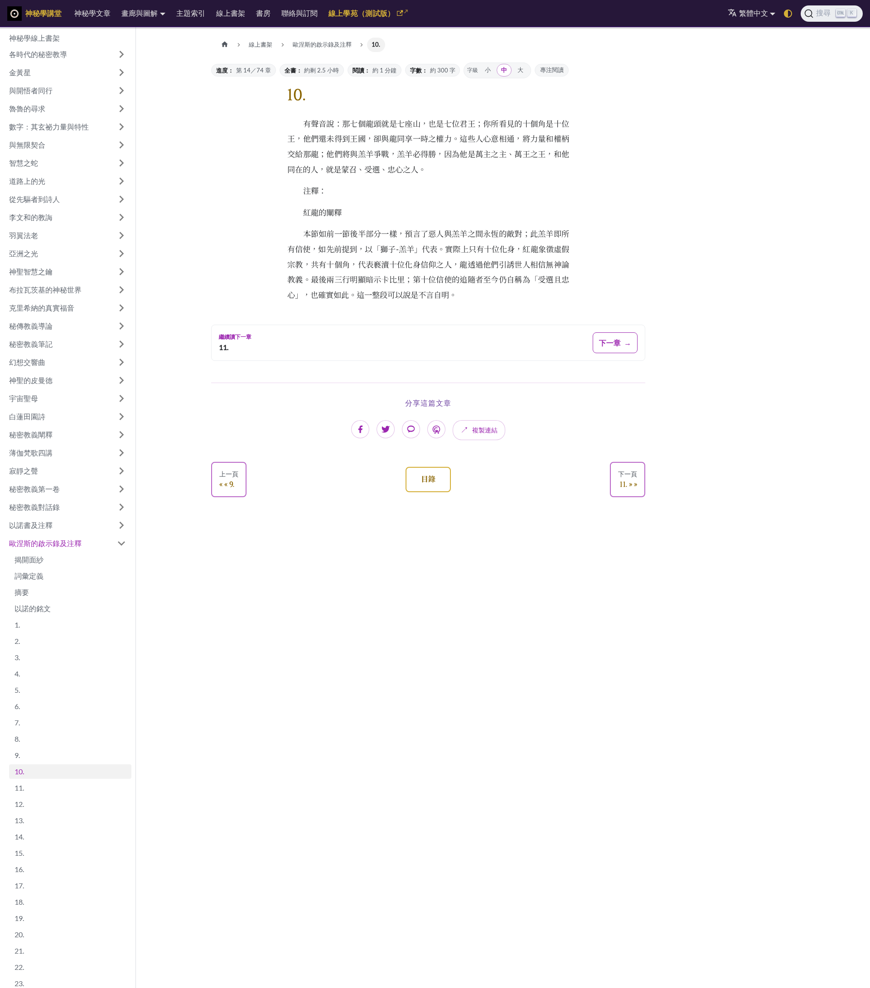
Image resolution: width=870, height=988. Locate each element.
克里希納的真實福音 (41, 307)
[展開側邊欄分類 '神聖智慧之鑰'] (121, 271)
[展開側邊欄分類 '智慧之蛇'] (121, 163)
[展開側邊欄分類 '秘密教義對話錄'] (121, 507)
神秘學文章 (92, 13)
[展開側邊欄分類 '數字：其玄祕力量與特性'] (121, 127)
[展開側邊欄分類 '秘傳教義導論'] (121, 326)
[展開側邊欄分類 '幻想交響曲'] (121, 362)
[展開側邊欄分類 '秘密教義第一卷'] (121, 489)
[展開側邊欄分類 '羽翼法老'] (121, 235)
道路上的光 (27, 181)
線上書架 (230, 13)
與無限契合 (27, 144)
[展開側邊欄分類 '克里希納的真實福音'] (121, 308)
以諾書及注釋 (31, 525)
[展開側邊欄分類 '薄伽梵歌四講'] (121, 453)
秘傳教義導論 (31, 325)
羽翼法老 (23, 235)
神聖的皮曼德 (31, 380)
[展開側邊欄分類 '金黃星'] (121, 72)
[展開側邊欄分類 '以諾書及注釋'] (121, 525)
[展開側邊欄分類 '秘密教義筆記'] (121, 344)
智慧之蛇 (23, 162)
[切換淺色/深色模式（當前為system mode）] (788, 13)
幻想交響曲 (27, 362)
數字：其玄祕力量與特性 (49, 126)
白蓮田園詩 (27, 416)
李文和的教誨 (31, 217)
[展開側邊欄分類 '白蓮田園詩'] (121, 416)
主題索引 (190, 13)
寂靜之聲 (23, 470)
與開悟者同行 (31, 90)
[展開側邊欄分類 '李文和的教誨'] (121, 217)
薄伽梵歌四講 (31, 452)
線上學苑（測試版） (362, 13)
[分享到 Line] (411, 429)
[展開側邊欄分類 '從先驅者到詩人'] (121, 199)
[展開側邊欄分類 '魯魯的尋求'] (121, 108)
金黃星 (20, 72)
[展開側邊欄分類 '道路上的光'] (121, 181)
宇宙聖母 (23, 398)
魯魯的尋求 (27, 108)
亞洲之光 (23, 253)
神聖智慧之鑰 (31, 271)
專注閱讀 (552, 70)
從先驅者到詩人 (34, 199)
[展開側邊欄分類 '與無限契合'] (121, 145)
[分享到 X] (386, 429)
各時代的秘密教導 (38, 54)
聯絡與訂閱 (299, 13)
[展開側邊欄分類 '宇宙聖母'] (121, 398)
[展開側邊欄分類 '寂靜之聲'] (121, 471)
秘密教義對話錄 (34, 507)
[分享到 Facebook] (360, 429)
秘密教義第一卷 (34, 488)
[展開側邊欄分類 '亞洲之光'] (121, 253)
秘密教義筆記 (31, 344)
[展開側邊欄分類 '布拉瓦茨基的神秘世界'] (121, 290)
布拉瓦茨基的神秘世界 (45, 289)
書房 (263, 13)
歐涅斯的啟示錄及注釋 (45, 543)
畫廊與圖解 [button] (139, 13)
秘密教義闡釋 (31, 434)
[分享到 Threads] (436, 429)
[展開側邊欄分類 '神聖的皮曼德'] (121, 380)
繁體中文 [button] (753, 13)
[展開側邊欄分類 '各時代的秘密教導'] (121, 54)
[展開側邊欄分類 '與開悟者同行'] (121, 90)
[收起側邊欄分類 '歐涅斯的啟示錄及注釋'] (121, 543)
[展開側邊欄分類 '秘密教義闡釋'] (121, 434)
